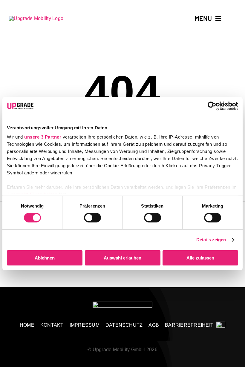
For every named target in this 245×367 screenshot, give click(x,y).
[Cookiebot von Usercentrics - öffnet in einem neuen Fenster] (212, 105)
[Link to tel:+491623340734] (233, 18)
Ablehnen (45, 257)
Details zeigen (211, 239)
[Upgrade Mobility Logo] (36, 18)
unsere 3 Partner (42, 136)
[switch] (92, 217)
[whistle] (220, 323)
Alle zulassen (200, 257)
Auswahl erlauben (122, 257)
